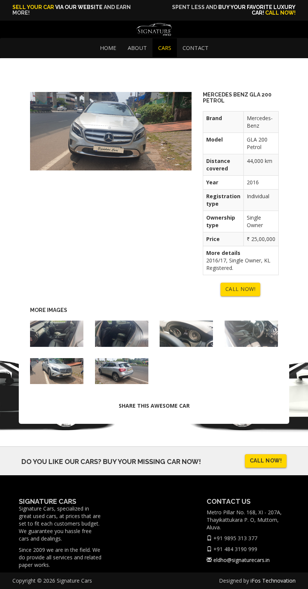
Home (108, 47)
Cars (164, 47)
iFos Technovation (273, 580)
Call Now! (240, 288)
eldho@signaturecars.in (241, 559)
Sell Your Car (33, 7)
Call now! (280, 13)
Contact (195, 47)
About (137, 47)
